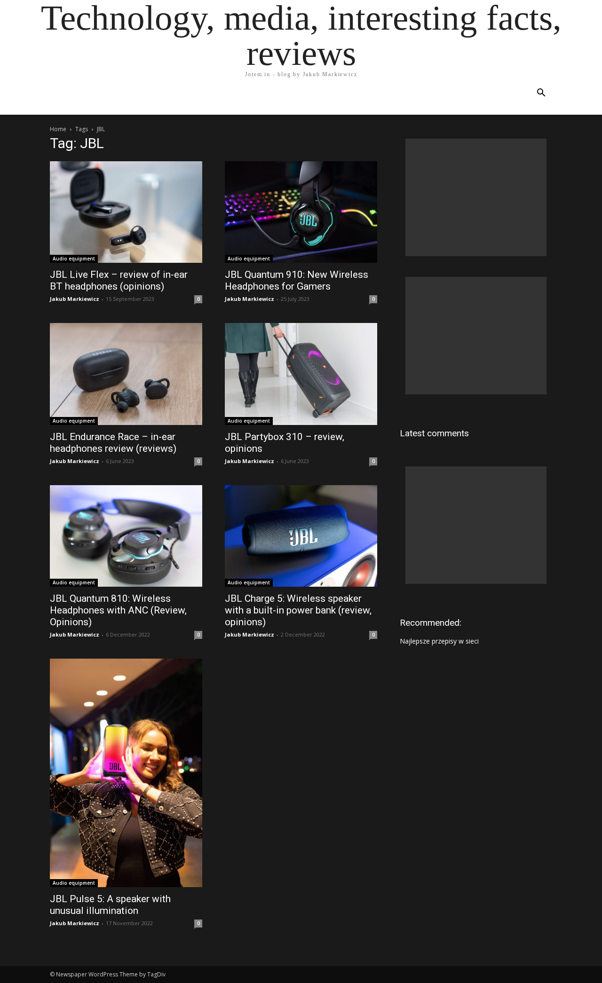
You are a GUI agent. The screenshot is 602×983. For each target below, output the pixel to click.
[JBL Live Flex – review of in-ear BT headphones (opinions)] (126, 212)
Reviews (196, 98)
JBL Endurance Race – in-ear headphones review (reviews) (113, 442)
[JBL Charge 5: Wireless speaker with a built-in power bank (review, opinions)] (301, 536)
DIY (269, 98)
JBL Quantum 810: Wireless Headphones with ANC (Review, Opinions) (118, 610)
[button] (541, 93)
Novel (344, 98)
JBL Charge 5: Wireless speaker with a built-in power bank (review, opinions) (298, 610)
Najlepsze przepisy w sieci (439, 641)
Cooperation (392, 98)
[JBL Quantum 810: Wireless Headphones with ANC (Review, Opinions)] (126, 536)
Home (66, 98)
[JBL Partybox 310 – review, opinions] (301, 374)
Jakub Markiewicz (74, 298)
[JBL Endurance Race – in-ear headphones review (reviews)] (126, 374)
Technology (146, 98)
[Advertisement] (476, 197)
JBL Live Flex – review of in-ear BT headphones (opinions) (119, 280)
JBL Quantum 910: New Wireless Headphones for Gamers (296, 280)
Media (100, 98)
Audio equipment (74, 258)
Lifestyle (303, 98)
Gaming (237, 98)
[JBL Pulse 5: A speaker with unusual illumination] (126, 773)
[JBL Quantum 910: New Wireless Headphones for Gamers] (301, 212)
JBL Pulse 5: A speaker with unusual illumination (110, 904)
